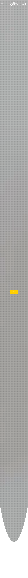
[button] (2, 4)
